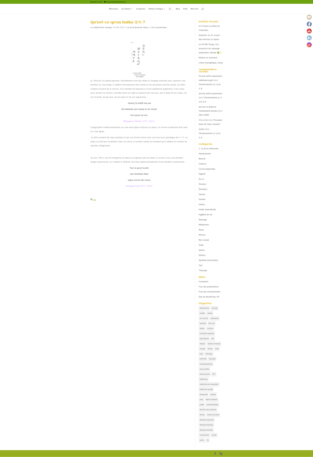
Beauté (202, 159)
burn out (212, 323)
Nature (202, 235)
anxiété (202, 313)
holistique (209, 354)
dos (212, 338)
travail (214, 435)
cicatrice (210, 328)
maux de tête (204, 369)
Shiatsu (202, 255)
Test (201, 265)
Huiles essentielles (207, 209)
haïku (217, 349)
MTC (213, 374)
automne (203, 323)
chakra (202, 328)
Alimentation (205, 154)
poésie (202, 405)
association (214, 318)
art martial (204, 318)
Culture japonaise (207, 169)
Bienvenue (113, 9)
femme (210, 349)
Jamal (201, 129)
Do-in (201, 179)
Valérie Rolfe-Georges (103, 27)
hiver (201, 354)
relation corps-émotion (208, 410)
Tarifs (185, 9)
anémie (209, 313)
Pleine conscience (211, 399)
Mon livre (194, 9)
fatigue (202, 349)
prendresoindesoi (212, 405)
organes (213, 394)
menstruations (205, 374)
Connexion (203, 281)
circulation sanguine (207, 333)
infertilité (203, 359)
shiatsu (202, 415)
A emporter (140, 9)
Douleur (202, 184)
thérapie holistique (206, 425)
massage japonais (206, 364)
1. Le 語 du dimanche (134, 27)
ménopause (204, 394)
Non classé (204, 240)
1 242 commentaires (158, 27)
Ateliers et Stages (155, 9)
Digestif (202, 174)
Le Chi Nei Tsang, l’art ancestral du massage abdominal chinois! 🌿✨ (210, 48)
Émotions (203, 189)
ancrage (214, 308)
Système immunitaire (208, 260)
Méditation (204, 225)
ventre (202, 440)
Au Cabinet (126, 9)
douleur (202, 344)
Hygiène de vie (205, 214)
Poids (201, 245)
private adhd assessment (210, 93)
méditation (204, 379)
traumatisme (204, 435)
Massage (203, 220)
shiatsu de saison (213, 415)
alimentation (204, 308)
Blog (178, 9)
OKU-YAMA (204, 115)
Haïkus (145, 27)
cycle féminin (204, 338)
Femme (202, 199)
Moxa (201, 230)
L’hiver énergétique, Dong (211, 63)
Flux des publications (209, 287)
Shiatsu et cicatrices (208, 57)
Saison (202, 250)
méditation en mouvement (209, 384)
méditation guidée (206, 389)
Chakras (202, 164)
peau (201, 399)
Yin (208, 440)
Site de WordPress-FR (209, 297)
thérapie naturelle (206, 430)
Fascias (202, 194)
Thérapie (203, 270)
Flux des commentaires (209, 292)
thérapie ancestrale (207, 420)
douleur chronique (214, 344)
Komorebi (212, 359)
